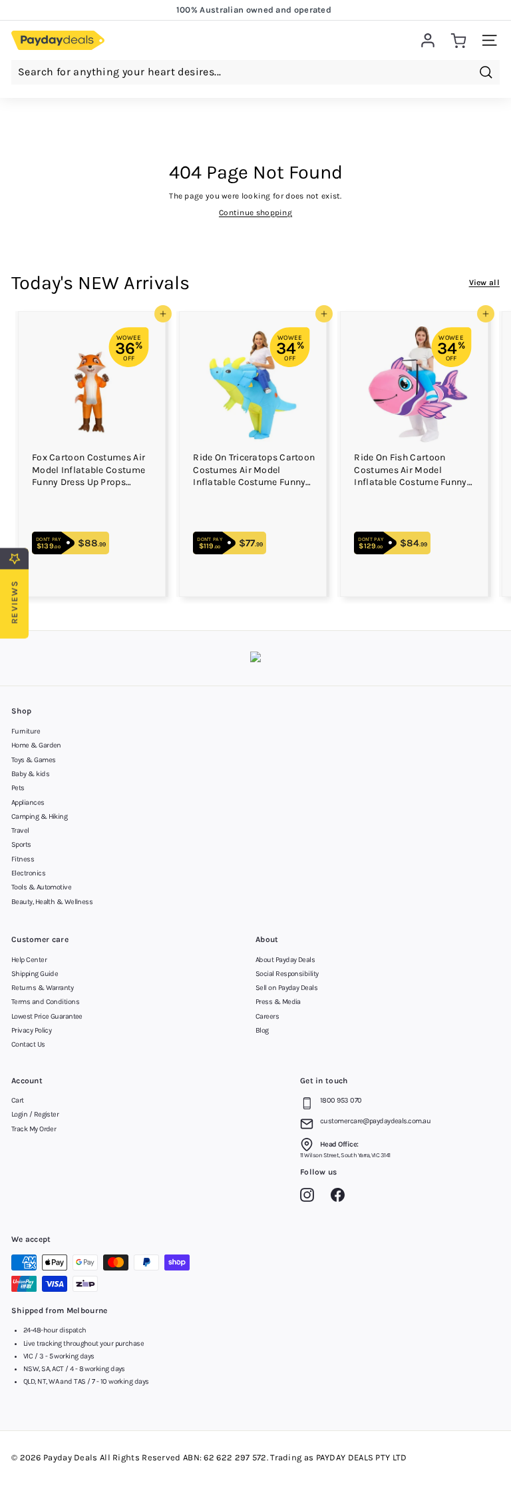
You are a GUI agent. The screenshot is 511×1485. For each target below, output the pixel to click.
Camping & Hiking (39, 816)
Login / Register (35, 1114)
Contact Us (28, 1044)
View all (484, 282)
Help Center (29, 959)
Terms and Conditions (45, 1001)
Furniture (25, 731)
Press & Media (278, 1001)
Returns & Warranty (42, 987)
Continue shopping (255, 212)
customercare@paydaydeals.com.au (375, 1121)
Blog (262, 1030)
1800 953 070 (340, 1100)
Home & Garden (36, 745)
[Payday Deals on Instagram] (310, 1197)
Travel (20, 830)
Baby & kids (30, 773)
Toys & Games (33, 759)
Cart (17, 1100)
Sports (21, 844)
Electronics (28, 873)
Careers (267, 1016)
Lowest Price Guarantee (47, 1016)
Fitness (22, 859)
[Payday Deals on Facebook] (341, 1197)
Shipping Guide (34, 973)
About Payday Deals (285, 959)
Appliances (28, 802)
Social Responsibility (287, 973)
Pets (18, 787)
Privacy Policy (31, 1030)
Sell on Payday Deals (286, 987)
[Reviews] (255, 658)
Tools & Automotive (41, 887)
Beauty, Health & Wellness (51, 901)
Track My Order (33, 1129)
